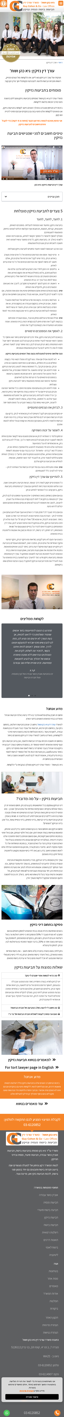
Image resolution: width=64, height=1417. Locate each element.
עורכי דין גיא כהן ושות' (46, 724)
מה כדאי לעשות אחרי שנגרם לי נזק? (41, 975)
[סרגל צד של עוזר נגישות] (3, 3)
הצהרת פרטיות (27, 1390)
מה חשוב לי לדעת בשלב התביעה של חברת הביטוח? (33, 1007)
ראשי (60, 62)
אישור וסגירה (32, 1396)
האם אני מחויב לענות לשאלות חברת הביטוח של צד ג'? (32, 1014)
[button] (60, 3)
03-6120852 (32, 1124)
